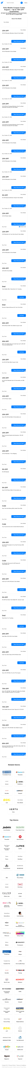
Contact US (5, 1065)
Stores (25, 2)
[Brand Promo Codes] (2, 2)
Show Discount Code (19, 41)
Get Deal (22, 297)
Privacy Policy (12, 1065)
